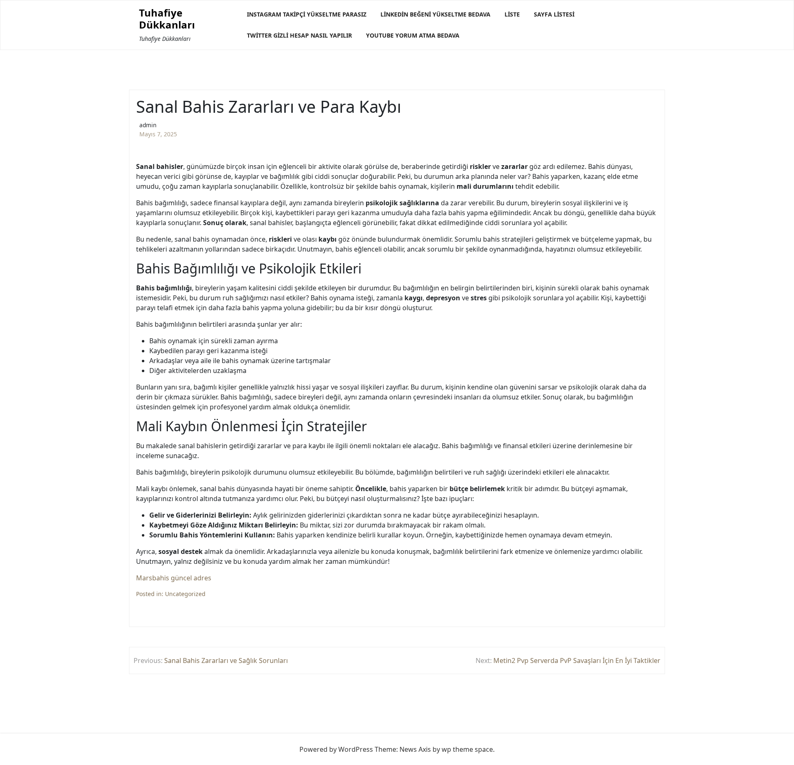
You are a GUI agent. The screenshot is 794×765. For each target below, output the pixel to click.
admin (147, 125)
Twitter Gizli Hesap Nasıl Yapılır (299, 35)
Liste (512, 14)
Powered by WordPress (336, 749)
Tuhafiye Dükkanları (167, 19)
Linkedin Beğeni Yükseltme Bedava (435, 14)
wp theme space (467, 749)
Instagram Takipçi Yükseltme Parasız (306, 14)
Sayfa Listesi (554, 14)
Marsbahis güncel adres (173, 577)
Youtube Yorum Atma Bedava (412, 35)
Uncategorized (185, 594)
